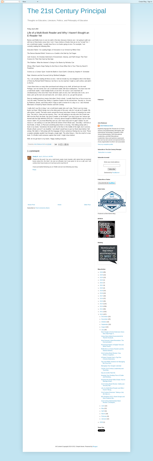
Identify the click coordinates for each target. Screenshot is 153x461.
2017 (101, 296)
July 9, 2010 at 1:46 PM (46, 156)
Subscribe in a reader (104, 152)
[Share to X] (63, 144)
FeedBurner (116, 172)
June (103, 406)
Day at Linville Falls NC (108, 373)
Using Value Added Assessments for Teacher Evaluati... (112, 337)
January (104, 419)
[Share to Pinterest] (68, 144)
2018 (101, 293)
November (104, 319)
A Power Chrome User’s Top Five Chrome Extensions (111, 358)
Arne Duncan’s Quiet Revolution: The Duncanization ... (112, 341)
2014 (101, 304)
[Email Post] (55, 144)
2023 (101, 280)
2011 (101, 311)
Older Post (87, 205)
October (104, 322)
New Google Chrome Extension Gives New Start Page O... (112, 332)
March (103, 414)
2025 (101, 275)
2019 (101, 290)
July (102, 330)
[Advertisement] (112, 62)
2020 (101, 288)
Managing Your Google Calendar (111, 366)
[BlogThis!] (61, 144)
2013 (101, 306)
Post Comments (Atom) (43, 208)
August (103, 327)
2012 (101, 309)
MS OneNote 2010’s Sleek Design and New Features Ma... (113, 397)
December (104, 316)
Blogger (95, 446)
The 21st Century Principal (66, 11)
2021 (101, 285)
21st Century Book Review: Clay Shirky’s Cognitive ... (111, 354)
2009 (101, 422)
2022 (101, 283)
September (104, 324)
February (104, 416)
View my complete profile (105, 144)
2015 (101, 301)
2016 (101, 298)
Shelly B (35, 156)
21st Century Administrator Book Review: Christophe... (111, 401)
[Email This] (59, 144)
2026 (101, 272)
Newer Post (31, 205)
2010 (101, 314)
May (102, 408)
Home (59, 205)
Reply (34, 169)
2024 (101, 277)
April (103, 411)
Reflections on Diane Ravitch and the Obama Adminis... (112, 349)
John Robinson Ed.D (106, 126)
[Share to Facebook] (65, 144)
